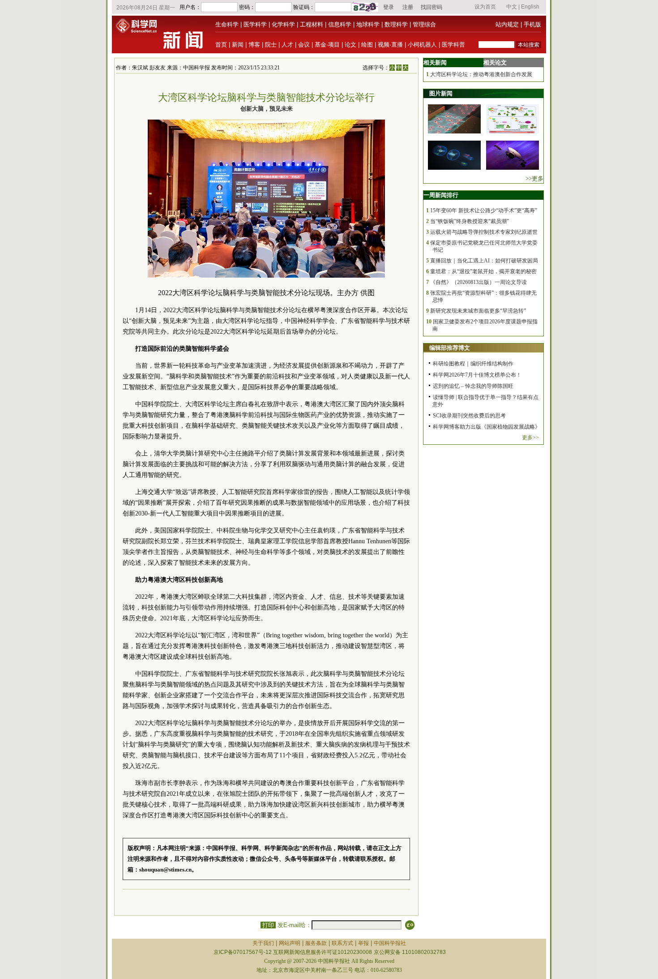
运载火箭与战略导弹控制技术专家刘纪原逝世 (484, 232)
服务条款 (316, 943)
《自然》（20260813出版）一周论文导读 (478, 282)
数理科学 (396, 24)
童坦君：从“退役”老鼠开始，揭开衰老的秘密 (483, 271)
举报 (363, 943)
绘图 (367, 44)
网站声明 (289, 943)
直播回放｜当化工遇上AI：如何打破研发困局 (484, 261)
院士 (271, 44)
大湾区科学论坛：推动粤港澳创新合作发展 (481, 74)
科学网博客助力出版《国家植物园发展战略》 (486, 427)
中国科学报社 (390, 943)
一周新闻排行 (440, 195)
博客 (254, 44)
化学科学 (283, 24)
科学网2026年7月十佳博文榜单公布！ (477, 375)
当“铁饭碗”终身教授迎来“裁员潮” (469, 221)
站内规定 (507, 24)
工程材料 (311, 24)
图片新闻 (441, 93)
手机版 (532, 24)
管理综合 (424, 24)
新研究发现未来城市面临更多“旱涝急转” (478, 311)
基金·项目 (327, 44)
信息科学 (339, 24)
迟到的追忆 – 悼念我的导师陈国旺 (473, 386)
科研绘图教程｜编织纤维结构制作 (473, 364)
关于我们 (263, 943)
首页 (221, 44)
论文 (350, 44)
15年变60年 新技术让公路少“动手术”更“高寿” (483, 210)
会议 (304, 44)
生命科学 (227, 24)
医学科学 (255, 24)
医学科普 (453, 44)
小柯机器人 (422, 44)
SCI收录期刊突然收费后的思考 (469, 415)
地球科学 (368, 24)
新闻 (238, 44)
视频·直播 (390, 44)
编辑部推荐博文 (449, 347)
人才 (287, 44)
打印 (268, 925)
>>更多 (534, 178)
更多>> (530, 437)
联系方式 (342, 943)
